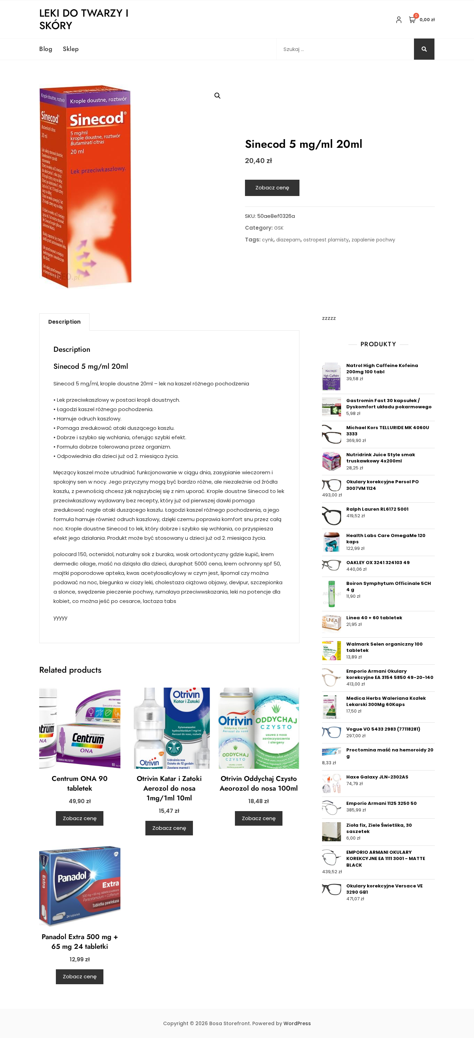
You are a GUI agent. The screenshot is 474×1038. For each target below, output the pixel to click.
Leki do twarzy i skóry (83, 19)
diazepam (288, 239)
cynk (267, 239)
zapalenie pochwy (373, 239)
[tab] (64, 322)
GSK (278, 227)
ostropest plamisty (326, 239)
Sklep (71, 48)
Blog (45, 48)
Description (64, 321)
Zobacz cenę (272, 187)
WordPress (297, 1023)
